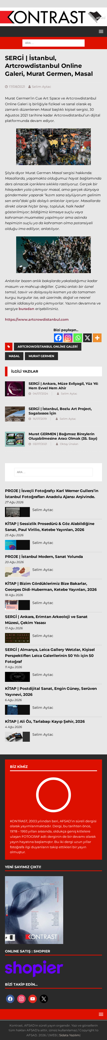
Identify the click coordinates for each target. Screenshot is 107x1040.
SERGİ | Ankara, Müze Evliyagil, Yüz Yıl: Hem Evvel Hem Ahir (63, 385)
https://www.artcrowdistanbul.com (37, 319)
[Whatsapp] (77, 337)
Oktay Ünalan (69, 444)
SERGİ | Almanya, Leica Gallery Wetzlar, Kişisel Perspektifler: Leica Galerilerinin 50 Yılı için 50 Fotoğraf (50, 655)
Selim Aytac (41, 87)
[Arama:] (53, 42)
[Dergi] (53, 21)
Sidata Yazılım (69, 1035)
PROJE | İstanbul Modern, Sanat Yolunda (44, 556)
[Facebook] (58, 337)
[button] (100, 31)
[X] (87, 337)
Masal (14, 356)
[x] (44, 999)
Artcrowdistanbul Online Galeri (48, 346)
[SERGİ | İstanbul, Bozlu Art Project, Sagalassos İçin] (15, 414)
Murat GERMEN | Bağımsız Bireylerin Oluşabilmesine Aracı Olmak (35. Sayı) (63, 436)
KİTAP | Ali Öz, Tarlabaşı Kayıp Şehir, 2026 (45, 721)
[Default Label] (32, 999)
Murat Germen (41, 356)
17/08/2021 (17, 87)
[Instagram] (68, 337)
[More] (97, 337)
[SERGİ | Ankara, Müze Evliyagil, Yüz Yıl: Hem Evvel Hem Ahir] (15, 388)
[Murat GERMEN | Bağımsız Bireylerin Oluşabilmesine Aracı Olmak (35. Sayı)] (15, 439)
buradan (26, 309)
